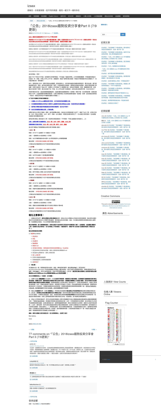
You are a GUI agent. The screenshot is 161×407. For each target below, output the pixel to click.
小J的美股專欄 (98, 16)
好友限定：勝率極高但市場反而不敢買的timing (114, 93)
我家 (31, 21)
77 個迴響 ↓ (55, 33)
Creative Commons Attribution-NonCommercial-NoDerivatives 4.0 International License (116, 206)
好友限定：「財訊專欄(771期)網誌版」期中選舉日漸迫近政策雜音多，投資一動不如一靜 (115, 48)
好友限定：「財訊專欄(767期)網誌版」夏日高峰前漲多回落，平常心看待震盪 (115, 62)
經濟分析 (63, 16)
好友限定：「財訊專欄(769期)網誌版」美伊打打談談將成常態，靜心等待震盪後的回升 (115, 53)
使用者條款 (126, 16)
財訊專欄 (43, 16)
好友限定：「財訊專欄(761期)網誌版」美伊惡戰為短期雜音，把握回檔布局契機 (115, 89)
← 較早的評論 (33, 341)
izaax (31, 5)
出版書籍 (117, 16)
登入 (39, 404)
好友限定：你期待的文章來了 (109, 103)
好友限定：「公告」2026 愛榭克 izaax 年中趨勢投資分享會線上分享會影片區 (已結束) (115, 58)
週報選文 (78, 16)
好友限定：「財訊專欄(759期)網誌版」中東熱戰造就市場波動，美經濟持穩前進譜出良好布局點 (115, 96)
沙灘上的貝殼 (87, 16)
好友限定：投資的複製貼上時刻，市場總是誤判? (115, 81)
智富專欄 (36, 16)
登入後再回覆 (34, 356)
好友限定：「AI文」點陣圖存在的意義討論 (113, 66)
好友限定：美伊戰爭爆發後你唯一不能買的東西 (115, 100)
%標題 (31, 329)
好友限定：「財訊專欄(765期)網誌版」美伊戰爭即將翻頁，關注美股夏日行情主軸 (115, 77)
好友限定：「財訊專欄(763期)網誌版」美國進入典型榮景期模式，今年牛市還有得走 (115, 84)
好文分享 (70, 16)
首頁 (30, 16)
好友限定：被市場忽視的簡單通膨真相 (112, 73)
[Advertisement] (115, 249)
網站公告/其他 (109, 16)
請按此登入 (104, 24)
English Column (53, 16)
